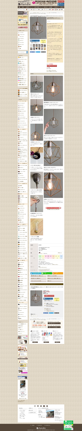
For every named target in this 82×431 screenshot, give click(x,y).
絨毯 (57, 9)
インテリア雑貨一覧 (22, 260)
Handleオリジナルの (23, 94)
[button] (30, 27)
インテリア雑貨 (22, 416)
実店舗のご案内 (57, 410)
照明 (42, 9)
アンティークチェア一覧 (22, 101)
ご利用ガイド (56, 7)
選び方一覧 (20, 55)
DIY (20, 417)
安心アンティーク (29, 7)
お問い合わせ (62, 7)
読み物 (46, 7)
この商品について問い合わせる (52, 70)
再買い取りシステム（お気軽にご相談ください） (54, 278)
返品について (49, 280)
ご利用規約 (33, 425)
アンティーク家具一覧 (22, 129)
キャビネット (23, 412)
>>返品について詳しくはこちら (43, 267)
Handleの (22, 92)
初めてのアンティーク (42, 412)
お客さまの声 (31, 410)
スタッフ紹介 (40, 416)
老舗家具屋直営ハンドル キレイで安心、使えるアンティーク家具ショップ (25, 3)
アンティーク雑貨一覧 (22, 224)
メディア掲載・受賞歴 (42, 417)
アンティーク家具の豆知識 (21, 400)
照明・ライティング (22, 415)
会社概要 (50, 7)
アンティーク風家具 (48, 9)
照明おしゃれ (39, 12)
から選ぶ (21, 57)
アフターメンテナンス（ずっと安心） (36, 280)
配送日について (48, 309)
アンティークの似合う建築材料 (23, 88)
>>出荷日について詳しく (55, 264)
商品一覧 (20, 99)
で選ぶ (22, 65)
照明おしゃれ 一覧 (21, 30)
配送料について (48, 308)
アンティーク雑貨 (37, 9)
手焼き (23, 90)
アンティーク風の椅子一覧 (22, 183)
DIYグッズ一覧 (21, 302)
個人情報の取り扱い (47, 425)
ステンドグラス (22, 413)
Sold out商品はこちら (20, 401)
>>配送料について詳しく (42, 259)
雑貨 (53, 9)
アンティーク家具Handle (33, 12)
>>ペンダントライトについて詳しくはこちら (44, 269)
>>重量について (60, 252)
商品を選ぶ (21, 408)
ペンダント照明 (48, 12)
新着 (23, 7)
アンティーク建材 (22, 418)
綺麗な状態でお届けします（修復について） (37, 275)
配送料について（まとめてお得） (52, 275)
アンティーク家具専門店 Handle (43, 408)
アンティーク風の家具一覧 (22, 163)
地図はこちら (22, 396)
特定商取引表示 (40, 425)
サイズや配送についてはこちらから (52, 71)
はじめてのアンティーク (39, 7)
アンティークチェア (22, 9)
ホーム (19, 7)
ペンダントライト (43, 12)
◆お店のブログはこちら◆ (22, 398)
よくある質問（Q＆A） (32, 412)
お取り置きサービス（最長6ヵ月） (36, 278)
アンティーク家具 (29, 9)
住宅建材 (61, 9)
